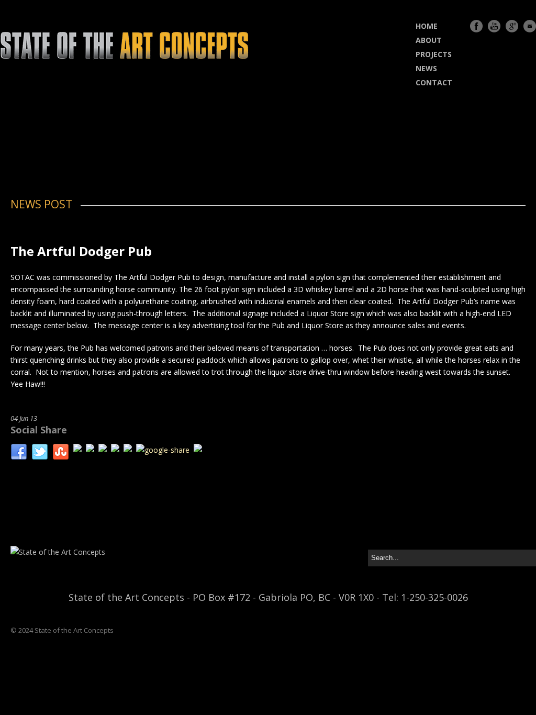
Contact (434, 82)
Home (427, 26)
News (426, 68)
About (429, 40)
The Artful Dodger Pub (81, 251)
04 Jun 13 (23, 418)
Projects (434, 54)
